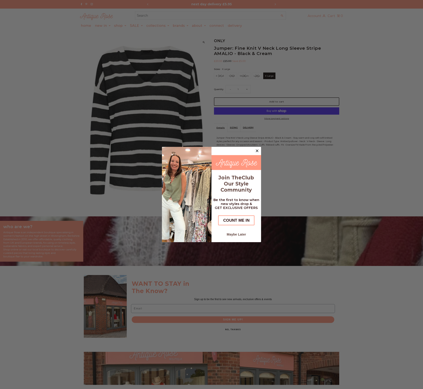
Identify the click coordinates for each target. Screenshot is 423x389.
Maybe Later (236, 234)
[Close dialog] (257, 150)
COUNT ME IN (236, 220)
